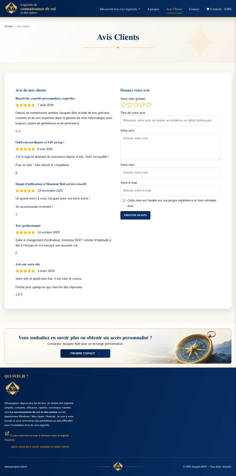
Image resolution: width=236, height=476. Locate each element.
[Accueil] (118, 466)
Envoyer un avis (135, 215)
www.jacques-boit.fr (15, 466)
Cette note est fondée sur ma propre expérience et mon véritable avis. (171, 203)
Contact (194, 9)
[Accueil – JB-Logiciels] (11, 8)
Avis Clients (174, 9)
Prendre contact (85, 353)
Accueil (8, 26)
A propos (153, 9)
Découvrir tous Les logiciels (118, 9)
